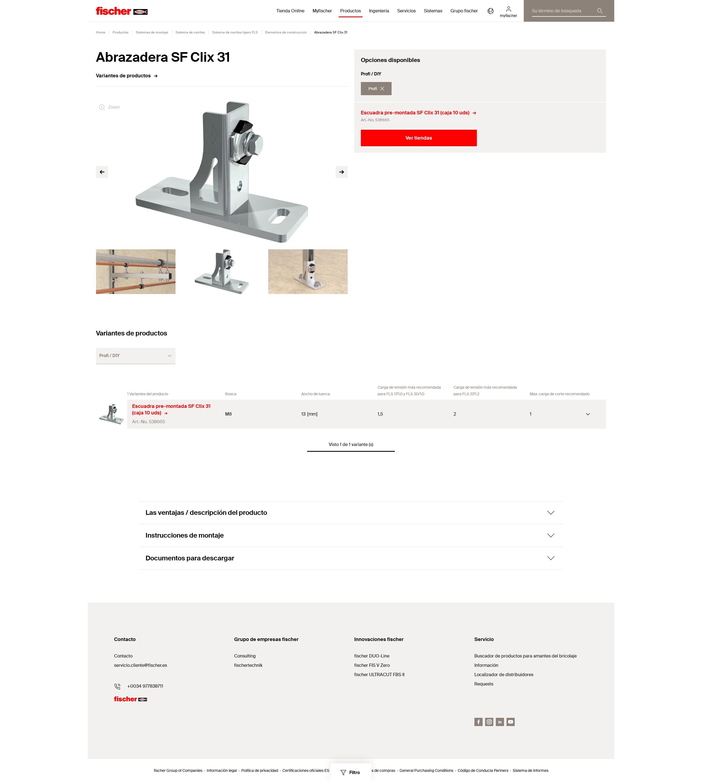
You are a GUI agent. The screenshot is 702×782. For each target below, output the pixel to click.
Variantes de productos (123, 75)
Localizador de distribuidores (503, 674)
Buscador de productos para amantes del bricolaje (525, 656)
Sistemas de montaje (152, 32)
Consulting (245, 656)
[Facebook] (478, 722)
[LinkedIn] (500, 722)
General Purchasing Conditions (426, 770)
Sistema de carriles (190, 32)
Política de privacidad (259, 770)
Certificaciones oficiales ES (305, 770)
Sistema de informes (530, 770)
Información (486, 665)
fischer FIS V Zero (372, 665)
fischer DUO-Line (371, 656)
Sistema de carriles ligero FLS (235, 32)
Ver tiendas (419, 138)
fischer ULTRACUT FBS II (379, 674)
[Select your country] (491, 11)
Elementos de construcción (286, 32)
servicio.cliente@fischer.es (140, 665)
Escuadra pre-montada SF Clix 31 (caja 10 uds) (415, 112)
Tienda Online (290, 11)
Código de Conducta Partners (483, 770)
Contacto (123, 656)
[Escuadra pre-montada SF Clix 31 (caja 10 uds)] (111, 414)
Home (100, 32)
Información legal (222, 770)
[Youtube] (510, 722)
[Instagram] (489, 722)
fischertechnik (248, 665)
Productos (120, 32)
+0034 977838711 (145, 686)
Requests (483, 684)
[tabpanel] (136, 271)
